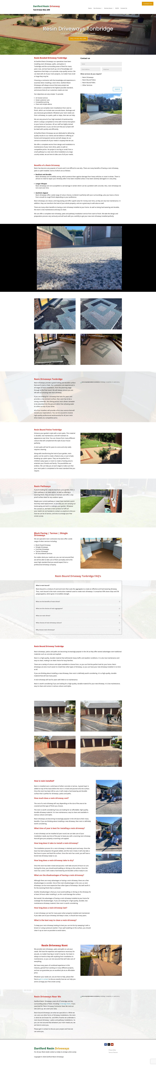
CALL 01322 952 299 (78, 38)
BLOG (117, 8)
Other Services (87, 85)
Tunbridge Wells (65, 1004)
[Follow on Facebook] (105, 1044)
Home (90, 8)
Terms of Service (113, 1052)
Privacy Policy (112, 1050)
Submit (117, 89)
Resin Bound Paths (88, 83)
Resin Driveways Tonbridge (78, 28)
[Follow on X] (109, 1044)
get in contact (43, 979)
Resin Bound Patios (89, 80)
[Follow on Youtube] (112, 1044)
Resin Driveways (88, 77)
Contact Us (124, 8)
